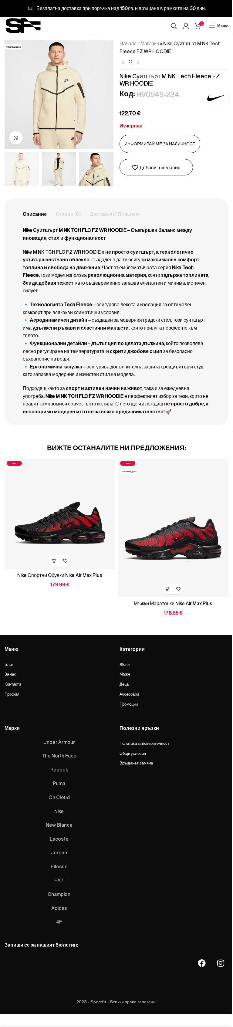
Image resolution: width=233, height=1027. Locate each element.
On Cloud (59, 797)
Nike (59, 811)
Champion (59, 894)
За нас (10, 674)
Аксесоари (129, 694)
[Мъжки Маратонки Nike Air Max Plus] (173, 528)
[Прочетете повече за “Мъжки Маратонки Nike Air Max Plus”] (168, 589)
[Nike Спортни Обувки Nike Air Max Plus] (60, 514)
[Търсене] (174, 26)
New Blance (59, 825)
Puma (59, 783)
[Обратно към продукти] (130, 62)
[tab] (35, 214)
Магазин (149, 43)
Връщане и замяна (136, 763)
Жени (125, 664)
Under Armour (59, 742)
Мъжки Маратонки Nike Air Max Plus (173, 603)
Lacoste (59, 838)
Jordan (59, 852)
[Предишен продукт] (123, 62)
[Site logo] (23, 25)
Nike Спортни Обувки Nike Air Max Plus (59, 575)
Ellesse (59, 866)
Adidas (59, 908)
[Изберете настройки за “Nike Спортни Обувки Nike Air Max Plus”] (54, 560)
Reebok (59, 769)
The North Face (59, 756)
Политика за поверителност (144, 743)
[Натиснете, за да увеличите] (16, 137)
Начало (128, 43)
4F (59, 922)
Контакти (13, 684)
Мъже (125, 674)
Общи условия (133, 753)
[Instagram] (220, 963)
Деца (124, 684)
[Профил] (186, 26)
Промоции (129, 704)
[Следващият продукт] (137, 62)
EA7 (59, 880)
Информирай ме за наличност (159, 143)
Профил (12, 694)
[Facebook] (202, 963)
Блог (9, 664)
